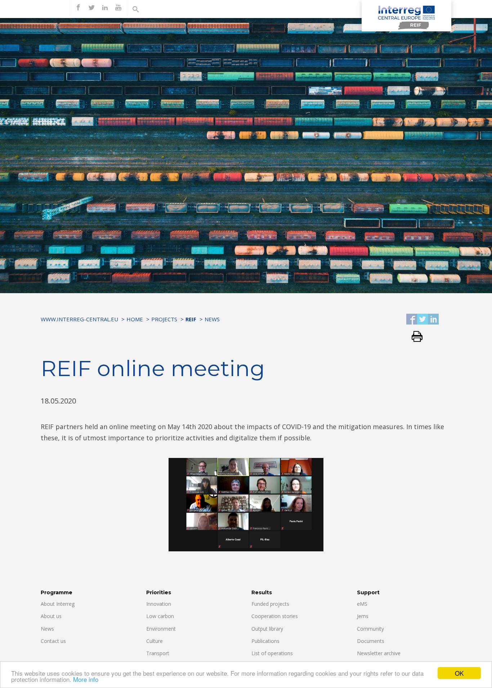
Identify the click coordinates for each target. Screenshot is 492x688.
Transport (157, 653)
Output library (267, 628)
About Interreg (58, 603)
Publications (265, 641)
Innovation (158, 603)
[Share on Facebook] (411, 319)
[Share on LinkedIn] (433, 319)
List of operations (272, 653)
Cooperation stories (274, 616)
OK (459, 673)
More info (85, 679)
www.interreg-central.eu (79, 319)
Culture (154, 641)
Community (370, 628)
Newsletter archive (379, 653)
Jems (362, 616)
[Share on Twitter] (422, 319)
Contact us (53, 641)
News (212, 319)
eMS (362, 603)
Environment (161, 628)
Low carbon (160, 616)
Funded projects (270, 603)
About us (51, 616)
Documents (370, 641)
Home (134, 319)
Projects (164, 319)
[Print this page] (414, 337)
